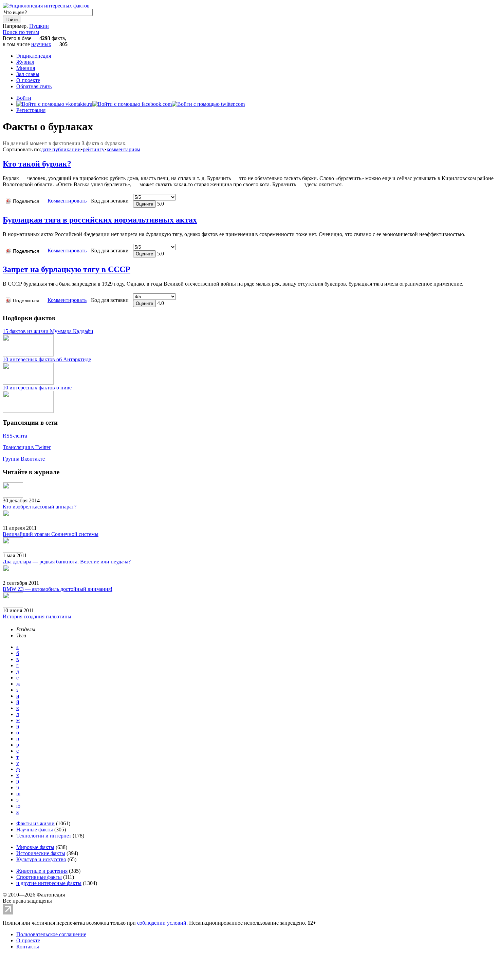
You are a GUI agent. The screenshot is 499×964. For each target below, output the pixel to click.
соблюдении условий (161, 923)
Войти (23, 98)
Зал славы (27, 74)
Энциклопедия (33, 56)
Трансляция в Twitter (27, 447)
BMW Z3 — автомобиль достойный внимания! (57, 589)
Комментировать (67, 201)
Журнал (25, 62)
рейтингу (94, 149)
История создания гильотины (37, 616)
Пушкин (39, 26)
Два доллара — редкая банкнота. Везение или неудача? (67, 561)
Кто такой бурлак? (37, 163)
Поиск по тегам (21, 32)
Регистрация (30, 110)
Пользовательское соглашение (51, 934)
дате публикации (61, 149)
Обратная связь (34, 86)
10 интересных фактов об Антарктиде (47, 359)
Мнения (25, 68)
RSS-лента (15, 436)
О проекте (28, 80)
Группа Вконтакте (24, 459)
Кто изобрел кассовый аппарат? (39, 506)
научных (41, 44)
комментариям (123, 149)
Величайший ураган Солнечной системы (50, 534)
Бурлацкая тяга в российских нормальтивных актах (100, 219)
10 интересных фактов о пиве (37, 387)
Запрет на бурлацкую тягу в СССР (66, 269)
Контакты (27, 946)
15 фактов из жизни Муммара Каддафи (48, 331)
